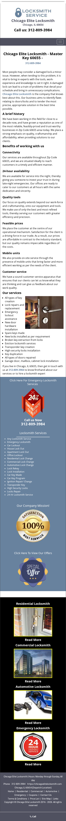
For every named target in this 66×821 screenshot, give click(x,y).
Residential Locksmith (33, 604)
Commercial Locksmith (33, 645)
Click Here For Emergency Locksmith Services (33, 382)
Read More (33, 640)
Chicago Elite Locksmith (17, 94)
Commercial (37, 791)
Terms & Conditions (17, 798)
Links (55, 798)
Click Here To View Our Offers (33, 553)
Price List (34, 798)
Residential (22, 791)
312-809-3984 (40, 29)
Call (34, 816)
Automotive (51, 791)
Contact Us (46, 795)
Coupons (33, 795)
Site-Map (46, 798)
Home (11, 791)
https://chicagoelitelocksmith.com (44, 784)
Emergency (20, 795)
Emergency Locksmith (33, 728)
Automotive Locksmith (33, 687)
